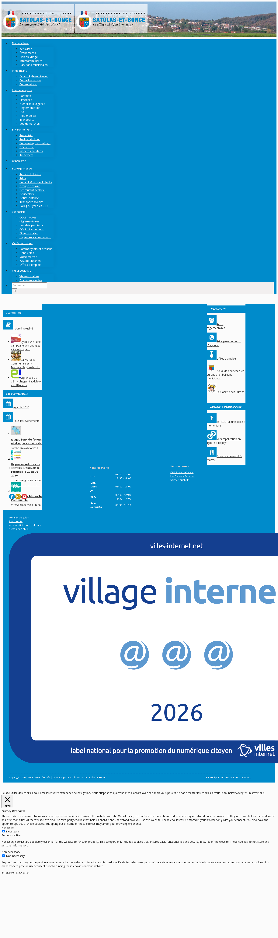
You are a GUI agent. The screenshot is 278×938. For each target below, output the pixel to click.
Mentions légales (19, 517)
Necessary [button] (8, 827)
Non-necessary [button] (11, 852)
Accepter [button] (241, 793)
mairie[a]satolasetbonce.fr (24, 485)
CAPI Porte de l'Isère (181, 472)
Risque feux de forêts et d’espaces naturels (26, 441)
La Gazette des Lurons (230, 392)
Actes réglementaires (216, 326)
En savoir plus (256, 793)
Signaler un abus (19, 529)
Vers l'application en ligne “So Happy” (224, 441)
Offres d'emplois (227, 358)
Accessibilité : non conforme (25, 525)
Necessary (12, 831)
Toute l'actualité (23, 328)
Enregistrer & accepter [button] (15, 872)
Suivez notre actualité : (22, 491)
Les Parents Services (182, 476)
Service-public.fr (179, 480)
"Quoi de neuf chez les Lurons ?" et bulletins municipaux (225, 374)
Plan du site (16, 521)
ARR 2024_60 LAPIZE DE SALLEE (72, 308)
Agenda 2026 (21, 407)
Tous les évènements (26, 421)
